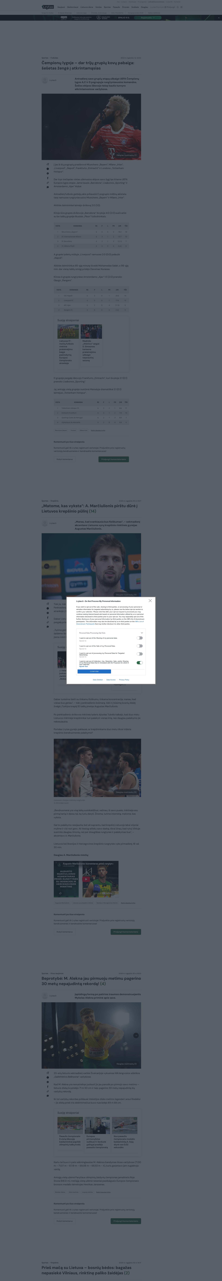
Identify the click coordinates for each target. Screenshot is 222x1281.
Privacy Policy (124, 680)
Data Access (111, 680)
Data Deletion (98, 680)
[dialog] (111, 640)
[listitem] (111, 633)
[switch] (140, 638)
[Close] (151, 601)
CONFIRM (94, 671)
